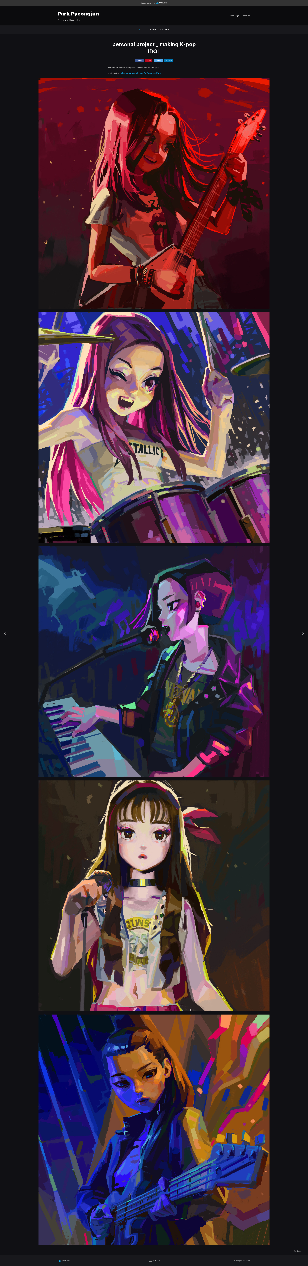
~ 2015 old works (159, 29)
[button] (298, 1251)
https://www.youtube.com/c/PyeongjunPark (140, 73)
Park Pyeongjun (78, 14)
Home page (234, 16)
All (141, 29)
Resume (246, 16)
